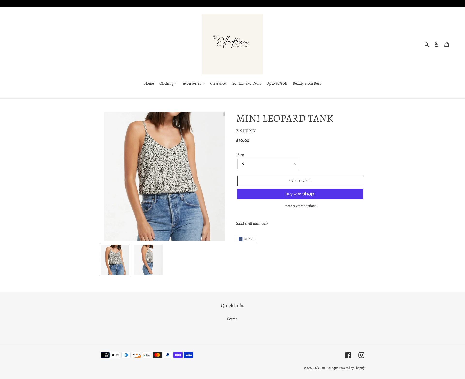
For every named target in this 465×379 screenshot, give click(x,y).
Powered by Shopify (351, 368)
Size (240, 154)
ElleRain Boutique (326, 368)
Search (232, 319)
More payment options (300, 205)
